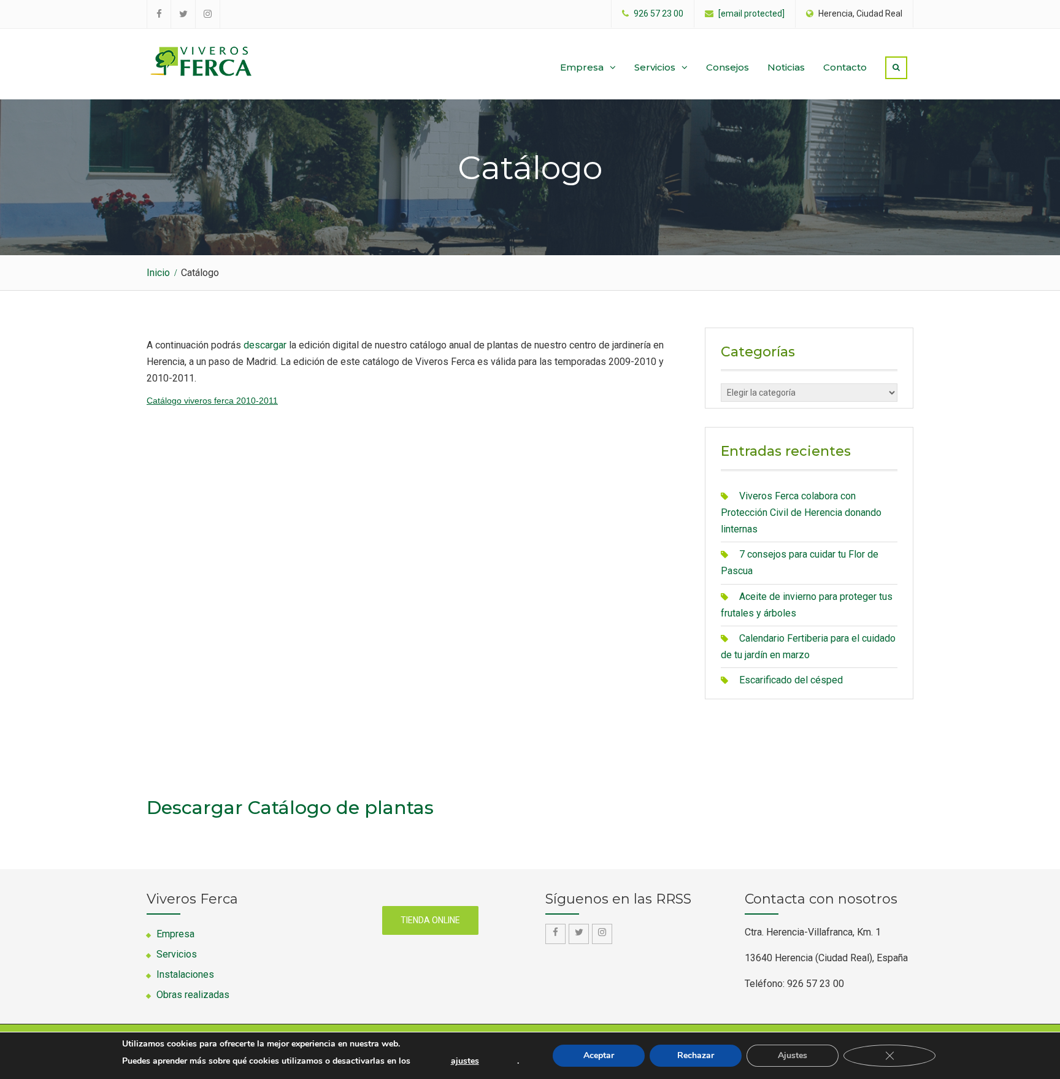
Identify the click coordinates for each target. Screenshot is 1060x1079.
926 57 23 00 (658, 13)
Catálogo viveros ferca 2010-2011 (212, 400)
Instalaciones (185, 974)
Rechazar (695, 1055)
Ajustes (792, 1055)
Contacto (845, 67)
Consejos (727, 67)
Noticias (786, 67)
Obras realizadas (192, 994)
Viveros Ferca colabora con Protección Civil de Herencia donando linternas (801, 512)
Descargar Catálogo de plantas (290, 807)
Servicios (654, 67)
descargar (265, 345)
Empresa (582, 67)
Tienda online (430, 920)
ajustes (465, 1061)
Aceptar (598, 1055)
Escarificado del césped (791, 680)
